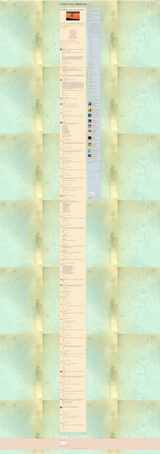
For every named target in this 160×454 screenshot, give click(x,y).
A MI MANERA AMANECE (92, 88)
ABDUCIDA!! (90, 89)
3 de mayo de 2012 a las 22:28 (65, 165)
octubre (91, 43)
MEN (63, 370)
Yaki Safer (63, 290)
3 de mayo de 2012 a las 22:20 (65, 119)
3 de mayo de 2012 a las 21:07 (65, 72)
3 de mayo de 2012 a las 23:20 (65, 223)
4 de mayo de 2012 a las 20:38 (65, 341)
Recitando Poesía (91, 67)
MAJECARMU (64, 398)
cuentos (89, 25)
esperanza (95, 26)
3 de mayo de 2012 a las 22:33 (65, 192)
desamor (92, 25)
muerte (95, 29)
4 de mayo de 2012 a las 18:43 (65, 282)
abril (90, 59)
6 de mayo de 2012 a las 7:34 (65, 411)
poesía (89, 31)
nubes (97, 29)
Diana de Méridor (64, 97)
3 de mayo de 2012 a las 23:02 (65, 198)
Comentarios (62, 443)
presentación (94, 31)
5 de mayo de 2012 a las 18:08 (65, 379)
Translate (94, 13)
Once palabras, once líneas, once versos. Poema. (93, 58)
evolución (94, 27)
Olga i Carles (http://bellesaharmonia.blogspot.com (68, 406)
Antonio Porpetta (64, 258)
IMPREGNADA (91, 86)
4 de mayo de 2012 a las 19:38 (65, 288)
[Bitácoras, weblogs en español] (90, 198)
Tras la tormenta (92, 55)
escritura (89, 26)
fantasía (98, 27)
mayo (90, 49)
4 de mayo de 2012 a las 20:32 (65, 301)
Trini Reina (63, 250)
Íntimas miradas (91, 50)
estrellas (99, 26)
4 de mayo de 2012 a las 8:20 (65, 256)
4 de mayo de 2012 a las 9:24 (65, 261)
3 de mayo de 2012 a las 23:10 (65, 213)
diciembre (91, 41)
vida (99, 33)
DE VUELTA (90, 79)
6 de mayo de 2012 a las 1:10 (65, 404)
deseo (94, 25)
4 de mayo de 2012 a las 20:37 (65, 333)
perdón (98, 30)
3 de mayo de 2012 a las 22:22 (65, 146)
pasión (94, 30)
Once (99, 29)
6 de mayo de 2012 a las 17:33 (65, 420)
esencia (92, 26)
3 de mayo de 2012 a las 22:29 (65, 173)
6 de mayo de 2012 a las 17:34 (65, 428)
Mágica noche (90, 92)
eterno (90, 27)
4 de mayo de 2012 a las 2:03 (65, 237)
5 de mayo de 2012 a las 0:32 (65, 373)
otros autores (90, 30)
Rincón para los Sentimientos (92, 85)
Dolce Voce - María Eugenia (65, 111)
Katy (62, 194)
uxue (62, 121)
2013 (89, 39)
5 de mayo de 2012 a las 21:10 (65, 396)
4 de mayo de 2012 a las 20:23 (65, 294)
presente (98, 31)
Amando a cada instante (92, 56)
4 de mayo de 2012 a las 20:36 (65, 325)
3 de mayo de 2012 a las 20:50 (65, 64)
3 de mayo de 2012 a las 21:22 (65, 95)
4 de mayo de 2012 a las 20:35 (65, 316)
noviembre (91, 42)
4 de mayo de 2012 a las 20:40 (65, 349)
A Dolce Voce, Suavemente (73, 4)
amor (93, 24)
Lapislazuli (63, 234)
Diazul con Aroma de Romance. (93, 96)
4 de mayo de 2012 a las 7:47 (65, 248)
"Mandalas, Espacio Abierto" (94, 10)
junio (90, 48)
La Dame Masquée (64, 78)
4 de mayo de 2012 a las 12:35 (65, 276)
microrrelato (89, 29)
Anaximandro (64, 278)
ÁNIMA (90, 71)
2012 (89, 40)
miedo (92, 29)
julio (90, 47)
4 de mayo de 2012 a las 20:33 (65, 308)
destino (98, 25)
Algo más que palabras (92, 64)
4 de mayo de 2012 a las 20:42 (65, 368)
